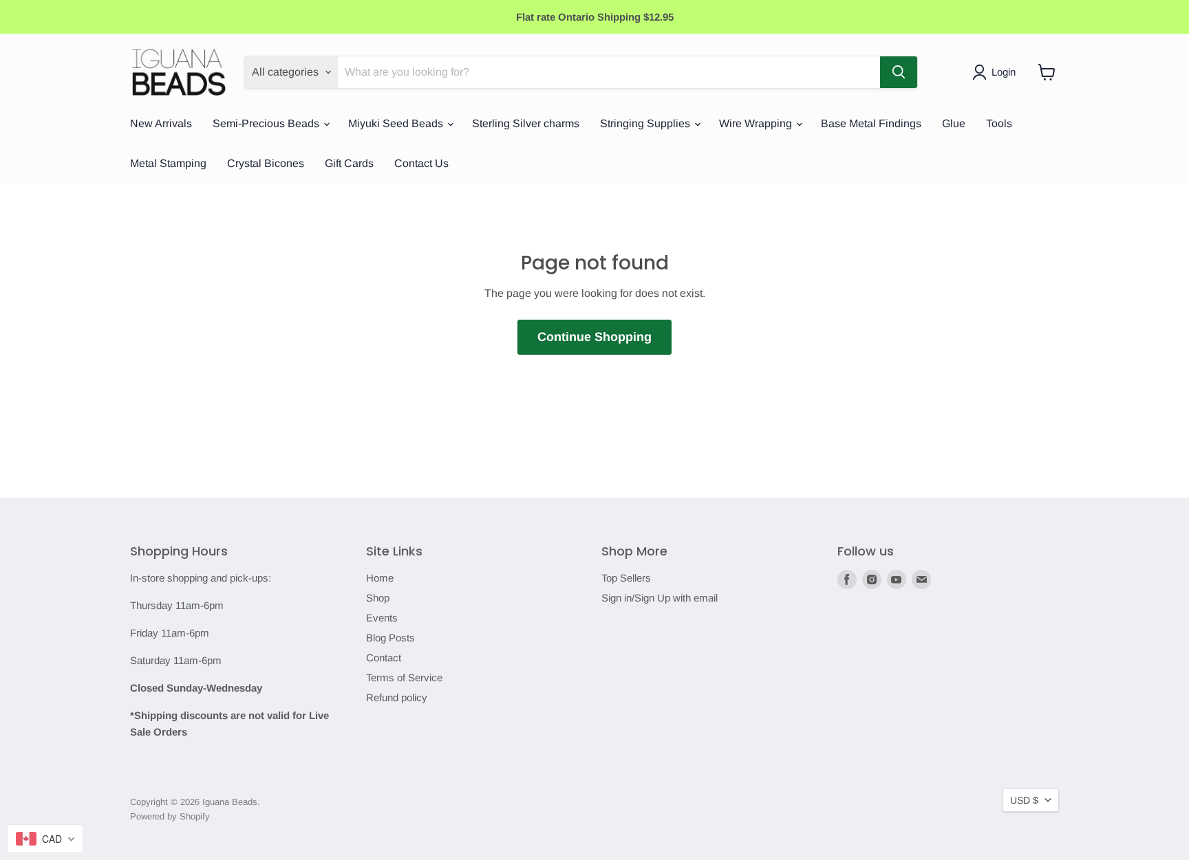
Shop (377, 598)
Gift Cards (349, 163)
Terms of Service (404, 677)
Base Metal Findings (871, 123)
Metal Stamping (168, 163)
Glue (953, 123)
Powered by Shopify (170, 816)
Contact (383, 657)
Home (380, 578)
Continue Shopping (594, 337)
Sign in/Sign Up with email (659, 598)
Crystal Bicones (265, 163)
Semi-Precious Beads (267, 123)
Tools (999, 123)
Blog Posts (390, 637)
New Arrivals (161, 123)
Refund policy (396, 697)
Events (382, 618)
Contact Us (421, 163)
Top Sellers (626, 578)
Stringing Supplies (646, 123)
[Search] (898, 72)
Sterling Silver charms (525, 123)
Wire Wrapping (757, 123)
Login (1004, 72)
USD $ (1024, 800)
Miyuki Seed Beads (397, 123)
